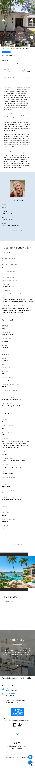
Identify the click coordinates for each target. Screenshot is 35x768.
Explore (18, 608)
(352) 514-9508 (10, 695)
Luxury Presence (17, 748)
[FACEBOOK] (17, 734)
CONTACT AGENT (17, 230)
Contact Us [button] (17, 665)
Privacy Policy (24, 757)
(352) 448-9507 (7, 213)
